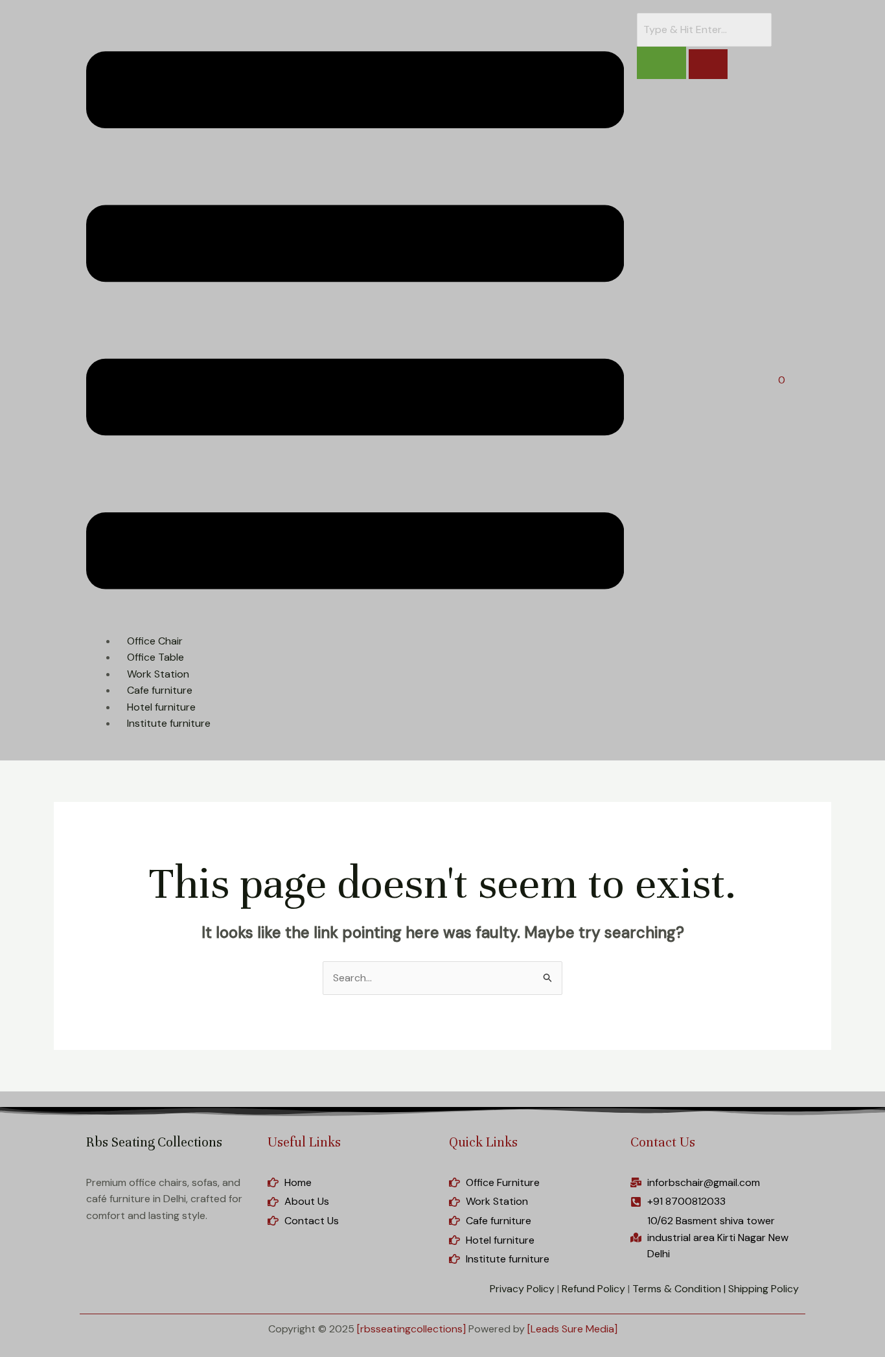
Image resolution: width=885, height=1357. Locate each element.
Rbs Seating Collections (154, 1142)
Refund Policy (593, 1288)
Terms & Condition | (679, 1288)
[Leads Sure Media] (572, 1329)
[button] (355, 323)
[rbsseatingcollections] (411, 1329)
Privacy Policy (522, 1288)
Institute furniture (169, 723)
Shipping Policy (763, 1288)
